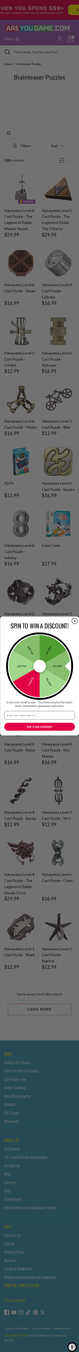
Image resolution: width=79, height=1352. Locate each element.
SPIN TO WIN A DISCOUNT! (39, 727)
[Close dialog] (75, 621)
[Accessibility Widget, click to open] (72, 1347)
